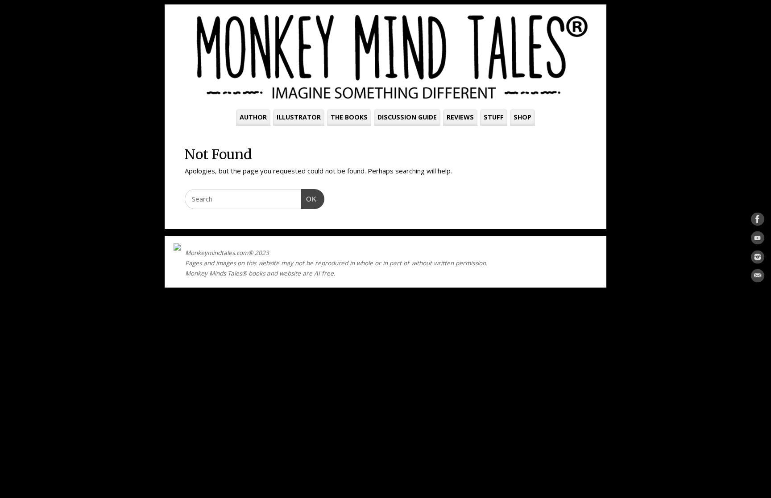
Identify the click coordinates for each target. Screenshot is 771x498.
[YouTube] (757, 239)
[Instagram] (757, 258)
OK (309, 199)
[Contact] (757, 277)
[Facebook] (757, 220)
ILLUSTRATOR (299, 117)
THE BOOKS (349, 117)
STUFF (494, 117)
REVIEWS (460, 117)
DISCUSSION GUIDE (407, 117)
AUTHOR (253, 117)
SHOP (522, 117)
